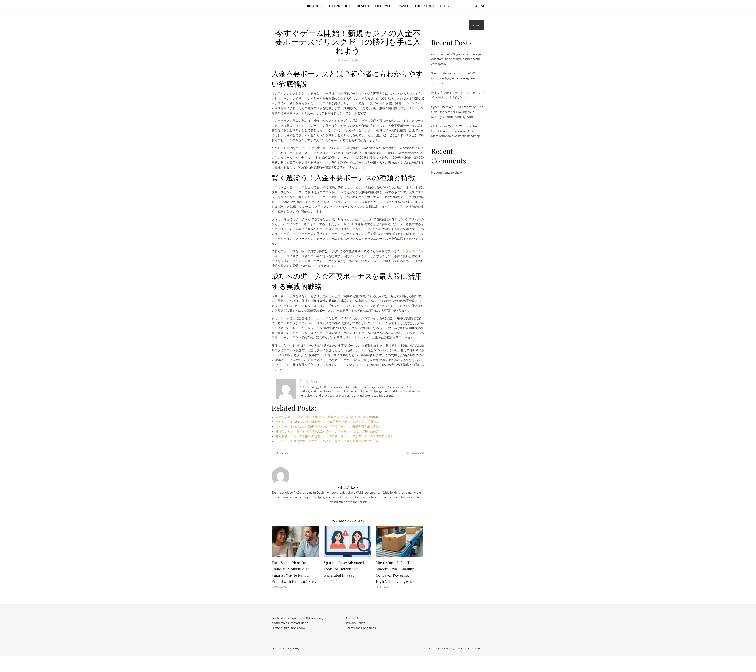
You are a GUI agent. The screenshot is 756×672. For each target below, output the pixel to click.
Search (476, 25)
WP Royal (295, 648)
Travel (403, 6)
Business (314, 6)
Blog (444, 6)
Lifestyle (383, 6)
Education (424, 6)
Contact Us (353, 618)
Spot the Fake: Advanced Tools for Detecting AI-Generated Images (344, 569)
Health (363, 6)
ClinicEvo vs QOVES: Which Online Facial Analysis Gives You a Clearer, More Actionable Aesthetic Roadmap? (456, 131)
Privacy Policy (355, 623)
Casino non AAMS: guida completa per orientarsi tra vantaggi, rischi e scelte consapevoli (457, 59)
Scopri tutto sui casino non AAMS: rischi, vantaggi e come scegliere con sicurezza (455, 78)
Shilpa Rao (283, 453)
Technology (339, 6)
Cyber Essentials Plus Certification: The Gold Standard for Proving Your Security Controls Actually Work (457, 111)
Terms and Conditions (361, 628)
